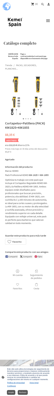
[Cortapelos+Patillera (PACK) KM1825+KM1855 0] (27, 95)
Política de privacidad (16, 383)
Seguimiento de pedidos (36, 276)
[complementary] (6, 6)
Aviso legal (34, 383)
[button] (15, 242)
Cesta (36, 288)
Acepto (11, 392)
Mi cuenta (17, 275)
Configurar (11, 386)
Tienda (8, 65)
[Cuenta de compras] (48, 4)
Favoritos (17, 288)
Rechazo (22, 392)
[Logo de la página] (15, 22)
